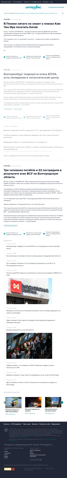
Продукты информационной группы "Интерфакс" (28, 444)
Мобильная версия (6, 2)
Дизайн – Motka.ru (50, 468)
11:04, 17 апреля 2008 (16, 19)
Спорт (27, 13)
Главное (6, 13)
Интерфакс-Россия (36, 2)
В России (11, 13)
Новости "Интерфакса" (35, 450)
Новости (46, 13)
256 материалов (49, 413)
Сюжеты (51, 13)
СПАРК (6, 451)
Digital (41, 13)
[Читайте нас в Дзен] (31, 460)
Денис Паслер (18, 109)
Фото (56, 13)
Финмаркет (46, 2)
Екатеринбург (8, 109)
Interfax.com (27, 2)
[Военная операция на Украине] (33, 407)
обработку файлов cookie (22, 436)
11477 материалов (30, 413)
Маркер (6, 456)
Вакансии (35, 424)
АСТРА (6, 458)
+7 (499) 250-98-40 (48, 439)
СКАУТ (6, 454)
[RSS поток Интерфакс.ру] (38, 460)
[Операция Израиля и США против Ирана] (13, 408)
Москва (37, 13)
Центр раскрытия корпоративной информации (38, 455)
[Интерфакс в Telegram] (33, 460)
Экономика (22, 13)
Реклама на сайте (44, 424)
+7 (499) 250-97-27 (13, 440)
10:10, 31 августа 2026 (16, 70)
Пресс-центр (27, 424)
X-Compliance (7, 453)
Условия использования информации (33, 468)
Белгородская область (10, 225)
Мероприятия (56, 424)
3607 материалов (10, 414)
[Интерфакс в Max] (41, 460)
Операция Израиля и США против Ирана (12, 410)
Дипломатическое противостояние (51, 410)
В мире (16, 13)
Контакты (7, 424)
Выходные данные (28, 470)
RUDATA (32, 453)
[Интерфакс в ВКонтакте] (36, 460)
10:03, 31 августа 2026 (16, 166)
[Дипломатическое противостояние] (53, 407)
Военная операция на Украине (32, 410)
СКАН (31, 451)
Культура (32, 13)
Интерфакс (33, 7)
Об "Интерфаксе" (17, 2)
